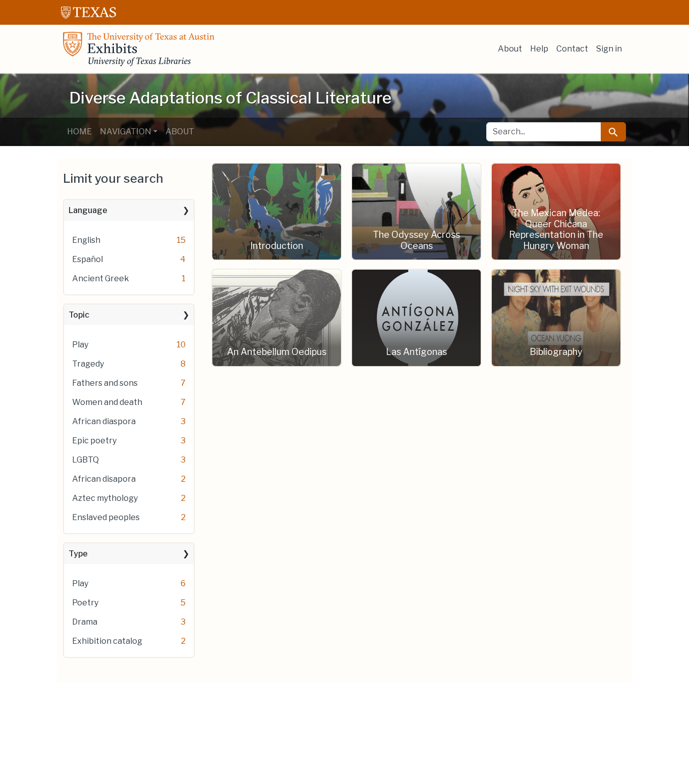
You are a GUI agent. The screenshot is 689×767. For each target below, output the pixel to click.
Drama (84, 622)
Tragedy (88, 364)
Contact (572, 49)
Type (78, 553)
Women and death (107, 402)
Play (80, 344)
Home (79, 131)
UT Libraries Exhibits (138, 49)
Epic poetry (94, 440)
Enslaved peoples (106, 517)
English (86, 240)
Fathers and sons (105, 383)
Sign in (609, 49)
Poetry (85, 602)
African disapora (104, 479)
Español (87, 259)
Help (539, 49)
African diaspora (104, 421)
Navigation (125, 131)
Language (88, 210)
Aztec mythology (105, 498)
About (510, 49)
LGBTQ (85, 460)
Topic (79, 315)
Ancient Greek (100, 278)
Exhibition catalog (107, 641)
